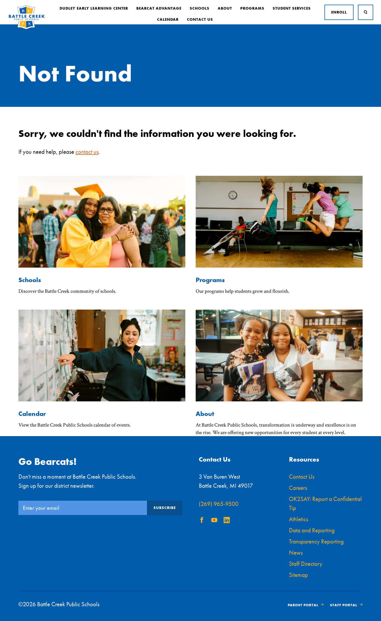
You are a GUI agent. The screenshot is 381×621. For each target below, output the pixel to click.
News (296, 552)
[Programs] (279, 266)
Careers (298, 488)
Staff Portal (343, 605)
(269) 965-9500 (218, 504)
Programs (252, 8)
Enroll (339, 12)
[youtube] (214, 521)
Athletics (298, 519)
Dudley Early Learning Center (94, 8)
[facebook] (202, 521)
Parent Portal (303, 605)
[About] (279, 400)
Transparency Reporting (316, 541)
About (225, 8)
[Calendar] (101, 400)
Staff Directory (305, 564)
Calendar (168, 19)
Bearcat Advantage (158, 8)
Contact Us (200, 19)
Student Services (292, 8)
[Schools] (101, 266)
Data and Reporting (312, 530)
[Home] (27, 28)
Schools (199, 8)
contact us (86, 152)
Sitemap (298, 575)
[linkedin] (227, 521)
